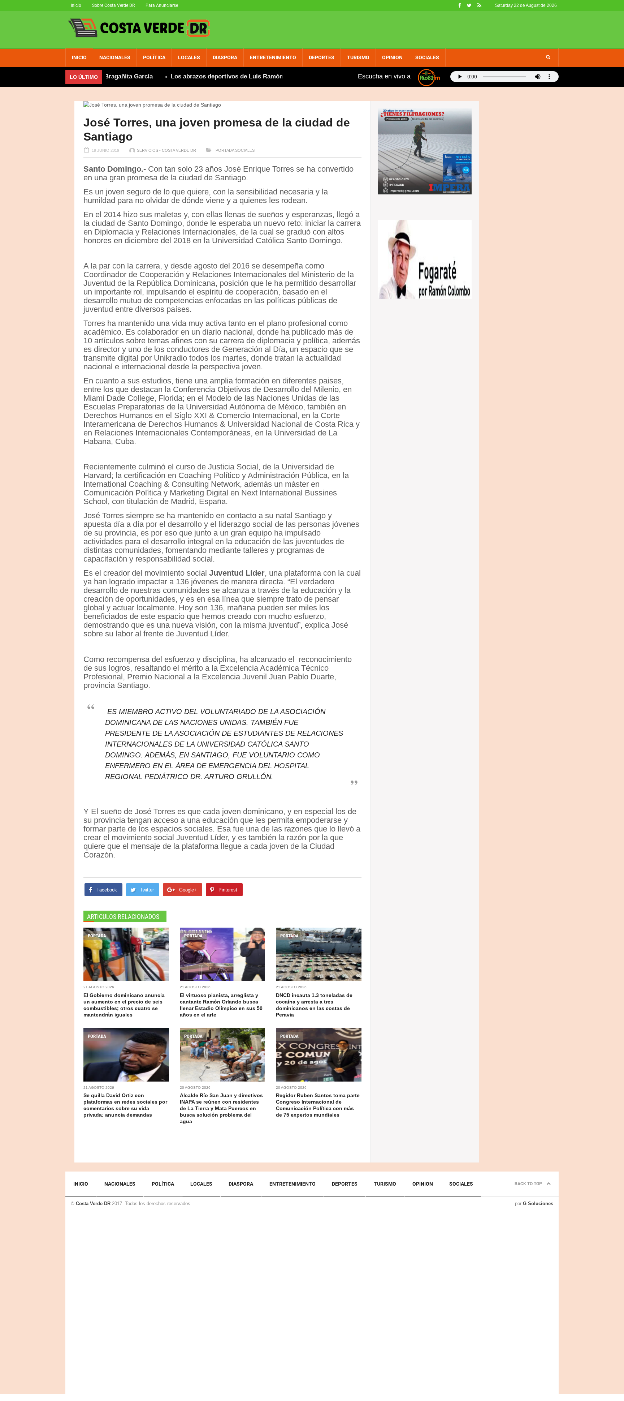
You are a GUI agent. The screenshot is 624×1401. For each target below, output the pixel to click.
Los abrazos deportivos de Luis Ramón (202, 76)
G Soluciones (538, 1203)
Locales (189, 57)
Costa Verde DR (93, 1203)
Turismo (358, 57)
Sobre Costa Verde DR (113, 5)
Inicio (76, 5)
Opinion (392, 57)
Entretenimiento (273, 57)
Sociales (427, 57)
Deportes (321, 57)
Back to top (529, 1183)
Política (154, 57)
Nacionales (114, 57)
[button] (548, 57)
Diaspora (225, 57)
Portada (224, 150)
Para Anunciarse (162, 5)
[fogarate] (425, 259)
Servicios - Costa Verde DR (166, 150)
